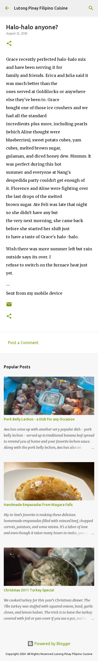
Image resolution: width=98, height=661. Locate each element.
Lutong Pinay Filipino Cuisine (41, 8)
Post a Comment (23, 342)
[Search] (91, 8)
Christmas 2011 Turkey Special (29, 590)
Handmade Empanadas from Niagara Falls (38, 505)
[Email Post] (9, 306)
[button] (9, 43)
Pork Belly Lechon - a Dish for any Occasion (39, 419)
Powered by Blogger (52, 643)
